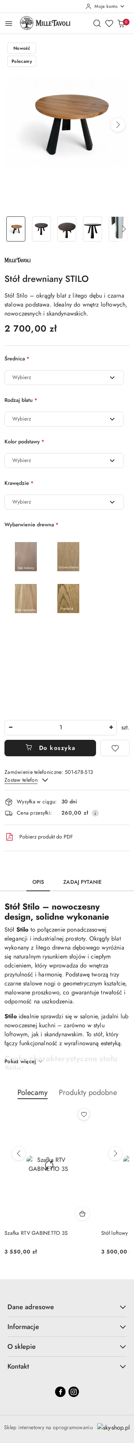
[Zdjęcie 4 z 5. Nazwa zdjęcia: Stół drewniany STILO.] (92, 228)
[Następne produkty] (115, 1154)
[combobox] (64, 377)
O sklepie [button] (21, 1346)
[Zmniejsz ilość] (10, 727)
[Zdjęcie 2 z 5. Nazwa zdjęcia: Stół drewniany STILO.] (41, 228)
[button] (118, 124)
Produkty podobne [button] (88, 1092)
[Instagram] (73, 1392)
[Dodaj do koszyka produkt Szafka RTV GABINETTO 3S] (82, 1213)
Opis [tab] (38, 882)
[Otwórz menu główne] (8, 23)
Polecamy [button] (32, 1092)
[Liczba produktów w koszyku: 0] (121, 23)
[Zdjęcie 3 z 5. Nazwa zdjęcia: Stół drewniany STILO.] (67, 228)
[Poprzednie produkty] (18, 1154)
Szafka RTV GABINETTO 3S (36, 1233)
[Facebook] (60, 1392)
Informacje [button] (23, 1327)
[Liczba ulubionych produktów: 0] (109, 23)
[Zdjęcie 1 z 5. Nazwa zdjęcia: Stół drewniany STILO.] (15, 228)
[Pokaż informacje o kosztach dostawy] (95, 813)
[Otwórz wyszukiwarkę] (97, 23)
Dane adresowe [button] (30, 1307)
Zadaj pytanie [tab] (82, 882)
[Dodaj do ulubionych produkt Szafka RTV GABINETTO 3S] (83, 1114)
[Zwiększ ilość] (111, 727)
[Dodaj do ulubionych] (115, 748)
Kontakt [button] (18, 1366)
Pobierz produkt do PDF (46, 836)
